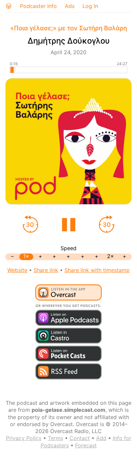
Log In (90, 6)
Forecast (86, 445)
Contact (79, 438)
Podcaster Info (38, 6)
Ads (69, 6)
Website (17, 270)
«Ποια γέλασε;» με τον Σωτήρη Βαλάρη (68, 28)
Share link (46, 270)
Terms (55, 438)
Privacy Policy (24, 438)
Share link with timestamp (97, 270)
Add (101, 438)
